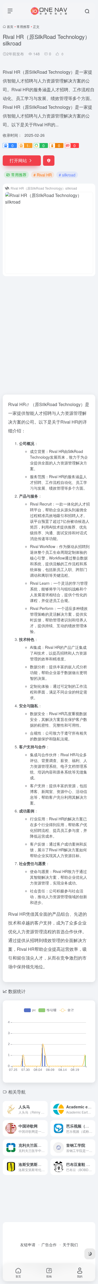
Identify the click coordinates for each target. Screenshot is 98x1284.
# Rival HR (42, 175)
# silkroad (67, 175)
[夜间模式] (89, 1253)
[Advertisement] (49, 332)
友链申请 (27, 1244)
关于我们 (70, 1244)
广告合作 (49, 1244)
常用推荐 (23, 26)
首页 (10, 26)
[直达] (44, 1109)
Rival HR (17, 404)
